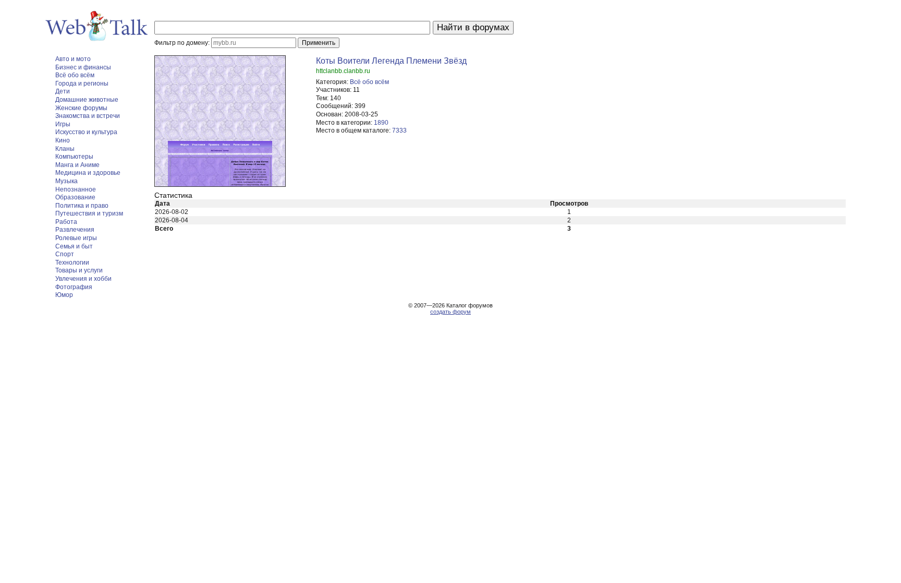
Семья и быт (74, 246)
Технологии (72, 262)
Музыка (66, 181)
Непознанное (75, 189)
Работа (66, 221)
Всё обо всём (74, 75)
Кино (62, 140)
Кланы (65, 148)
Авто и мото (73, 59)
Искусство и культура (86, 132)
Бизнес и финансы (83, 67)
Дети (62, 91)
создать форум (450, 311)
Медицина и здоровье (87, 172)
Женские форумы (81, 108)
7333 (399, 130)
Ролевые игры (76, 238)
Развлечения (74, 229)
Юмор (64, 295)
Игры (62, 124)
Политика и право (81, 205)
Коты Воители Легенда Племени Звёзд (391, 60)
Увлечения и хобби (83, 278)
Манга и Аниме (77, 165)
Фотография (73, 287)
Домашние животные (86, 99)
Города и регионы (81, 83)
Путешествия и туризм (89, 213)
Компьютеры (74, 156)
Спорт (64, 254)
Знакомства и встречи (87, 116)
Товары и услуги (79, 270)
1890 (381, 122)
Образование (75, 197)
